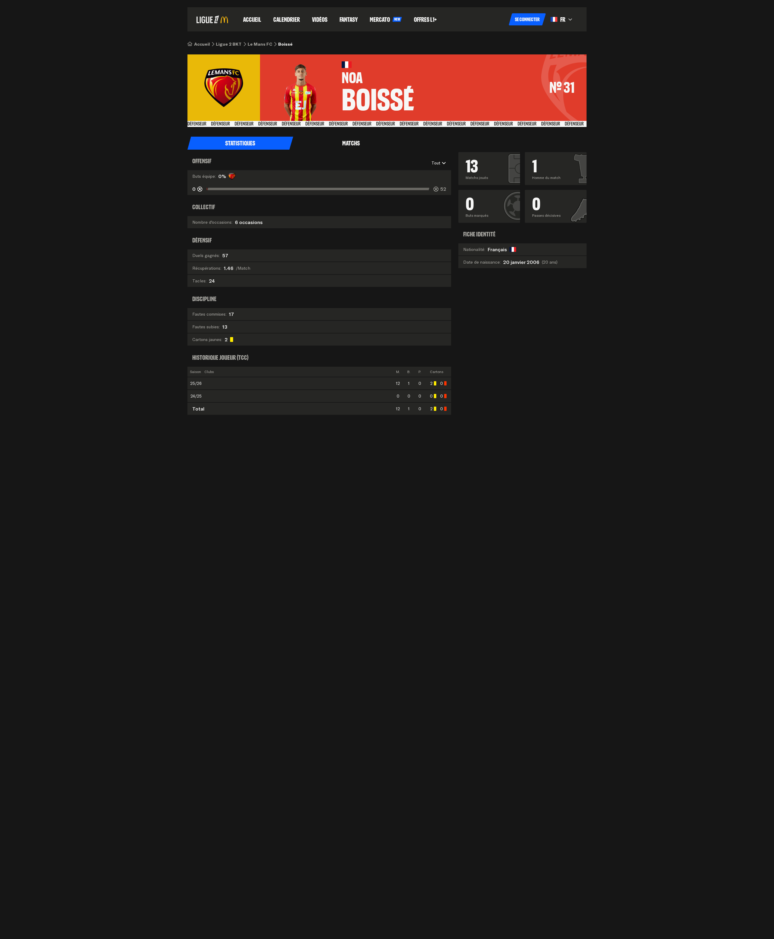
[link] (202, 44)
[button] (527, 19)
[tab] (240, 143)
